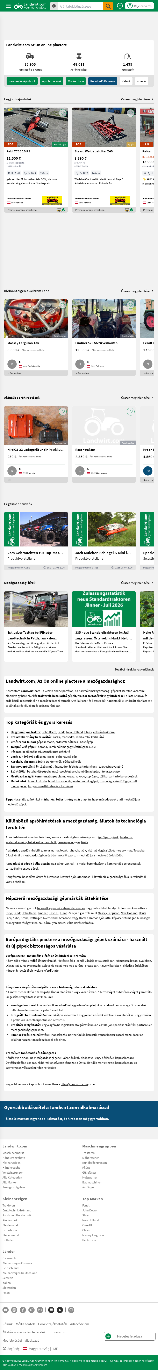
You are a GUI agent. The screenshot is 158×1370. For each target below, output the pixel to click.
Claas (88, 732)
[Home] (30, 5)
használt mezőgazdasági (94, 691)
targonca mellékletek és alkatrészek (50, 786)
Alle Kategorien (12, 1177)
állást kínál (13, 855)
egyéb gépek (30, 868)
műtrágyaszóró (58, 766)
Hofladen (8, 1240)
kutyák (81, 850)
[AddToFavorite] (63, 113)
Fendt (61, 732)
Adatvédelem (79, 1323)
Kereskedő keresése (102, 81)
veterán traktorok (104, 732)
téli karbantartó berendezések (118, 776)
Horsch (83, 918)
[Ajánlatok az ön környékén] (54, 6)
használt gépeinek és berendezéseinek (61, 908)
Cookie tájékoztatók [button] (52, 1323)
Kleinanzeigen (11, 1162)
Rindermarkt (10, 1220)
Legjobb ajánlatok (18, 99)
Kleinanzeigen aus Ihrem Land (27, 290)
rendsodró (68, 737)
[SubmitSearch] (108, 6)
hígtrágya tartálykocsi (83, 766)
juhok (72, 850)
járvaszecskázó (110, 771)
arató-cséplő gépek (63, 771)
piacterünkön (28, 700)
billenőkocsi (33, 751)
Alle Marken (9, 1182)
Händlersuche (11, 1167)
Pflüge (86, 1167)
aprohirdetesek (51, 81)
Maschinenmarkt (13, 1153)
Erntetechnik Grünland (16, 1210)
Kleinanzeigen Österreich (18, 1263)
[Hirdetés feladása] (119, 5)
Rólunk (7, 1323)
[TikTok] (31, 1310)
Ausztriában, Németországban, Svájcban (125, 960)
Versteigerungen (12, 1172)
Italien (6, 1283)
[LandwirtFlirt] (71, 1310)
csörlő (50, 742)
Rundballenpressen (94, 1162)
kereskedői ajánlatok (22, 81)
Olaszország (13, 965)
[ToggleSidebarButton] (8, 5)
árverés (141, 81)
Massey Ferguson (108, 913)
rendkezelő (83, 737)
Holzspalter (89, 1177)
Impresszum (57, 1332)
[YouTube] (5, 1310)
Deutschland (10, 1268)
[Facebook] (23, 1310)
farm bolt (50, 842)
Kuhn (16, 918)
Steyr (9, 913)
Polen (6, 1292)
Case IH (53, 913)
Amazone (65, 918)
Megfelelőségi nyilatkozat (20, 1340)
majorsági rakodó (73, 776)
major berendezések (91, 863)
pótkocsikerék (72, 761)
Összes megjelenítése (135, 99)
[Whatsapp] (40, 1310)
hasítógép (86, 742)
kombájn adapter (88, 771)
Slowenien (9, 1287)
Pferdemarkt (10, 1225)
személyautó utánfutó (56, 751)
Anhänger (88, 1187)
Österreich (9, 1258)
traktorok (126, 837)
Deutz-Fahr (89, 1240)
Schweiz (7, 1278)
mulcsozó (48, 756)
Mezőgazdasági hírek (20, 582)
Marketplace (76, 81)
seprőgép (92, 776)
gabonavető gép (66, 756)
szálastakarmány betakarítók (24, 842)
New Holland (74, 732)
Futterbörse (9, 1230)
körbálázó (97, 737)
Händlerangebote (13, 1157)
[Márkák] (60, 1310)
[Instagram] (14, 1310)
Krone (24, 918)
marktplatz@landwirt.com (33, 1365)
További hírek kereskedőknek (134, 669)
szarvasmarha (50, 850)
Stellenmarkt (10, 1235)
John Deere (49, 732)
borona (42, 747)
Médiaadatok (25, 1323)
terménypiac (66, 842)
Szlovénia (48, 965)
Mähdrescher (90, 1157)
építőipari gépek (108, 837)
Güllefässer (89, 1172)
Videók (126, 81)
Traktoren (88, 1153)
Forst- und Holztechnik (16, 1215)
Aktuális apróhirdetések (22, 397)
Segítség (13, 1348)
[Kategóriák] (51, 1310)
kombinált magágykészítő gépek (69, 747)
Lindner (42, 913)
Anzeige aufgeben (13, 1187)
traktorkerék (54, 761)
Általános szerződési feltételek (23, 1332)
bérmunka (57, 855)
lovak (63, 850)
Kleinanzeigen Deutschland (19, 1273)
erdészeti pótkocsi (67, 742)
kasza (56, 737)
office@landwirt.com (74, 1084)
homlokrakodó (37, 781)
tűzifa (84, 842)
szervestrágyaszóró (111, 766)
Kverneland (50, 918)
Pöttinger (36, 918)
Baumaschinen (91, 1182)
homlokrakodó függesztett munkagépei (73, 781)
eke (93, 747)
